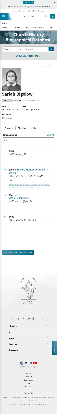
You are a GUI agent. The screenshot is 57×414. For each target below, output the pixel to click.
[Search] (51, 49)
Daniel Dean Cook (19, 198)
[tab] (8, 128)
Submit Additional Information (18, 252)
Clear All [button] (50, 135)
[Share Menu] (52, 65)
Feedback (54, 348)
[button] (29, 153)
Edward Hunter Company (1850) (27, 171)
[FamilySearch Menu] (47, 65)
